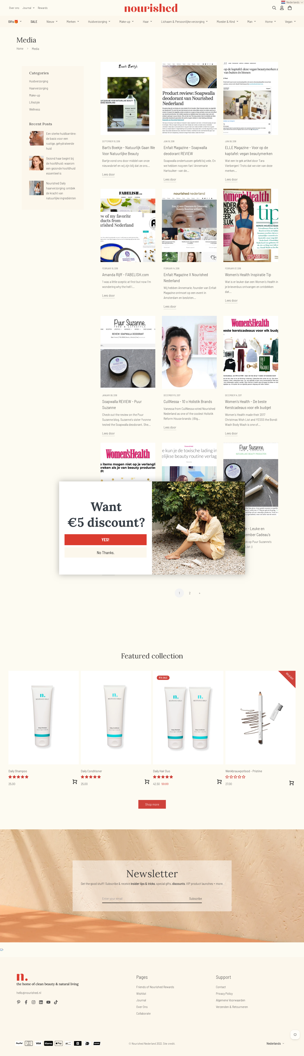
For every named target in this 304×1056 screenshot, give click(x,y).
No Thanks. (105, 552)
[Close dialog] (239, 486)
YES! (105, 539)
